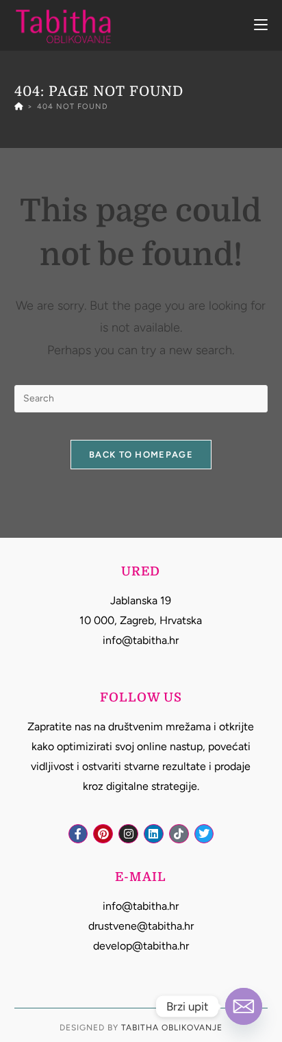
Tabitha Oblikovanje (171, 1027)
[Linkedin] (154, 834)
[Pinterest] (103, 834)
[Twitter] (204, 834)
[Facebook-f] (78, 834)
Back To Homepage (141, 454)
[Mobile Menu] (261, 25)
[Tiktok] (179, 834)
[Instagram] (128, 834)
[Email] (243, 1006)
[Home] (18, 106)
